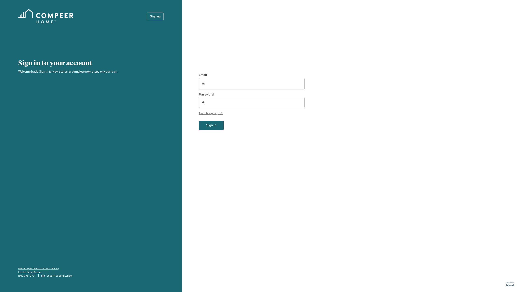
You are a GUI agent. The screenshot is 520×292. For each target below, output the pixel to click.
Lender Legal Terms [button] (29, 272)
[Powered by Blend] (510, 285)
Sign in (211, 125)
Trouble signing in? (211, 113)
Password (206, 94)
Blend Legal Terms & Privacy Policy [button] (38, 268)
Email (203, 75)
